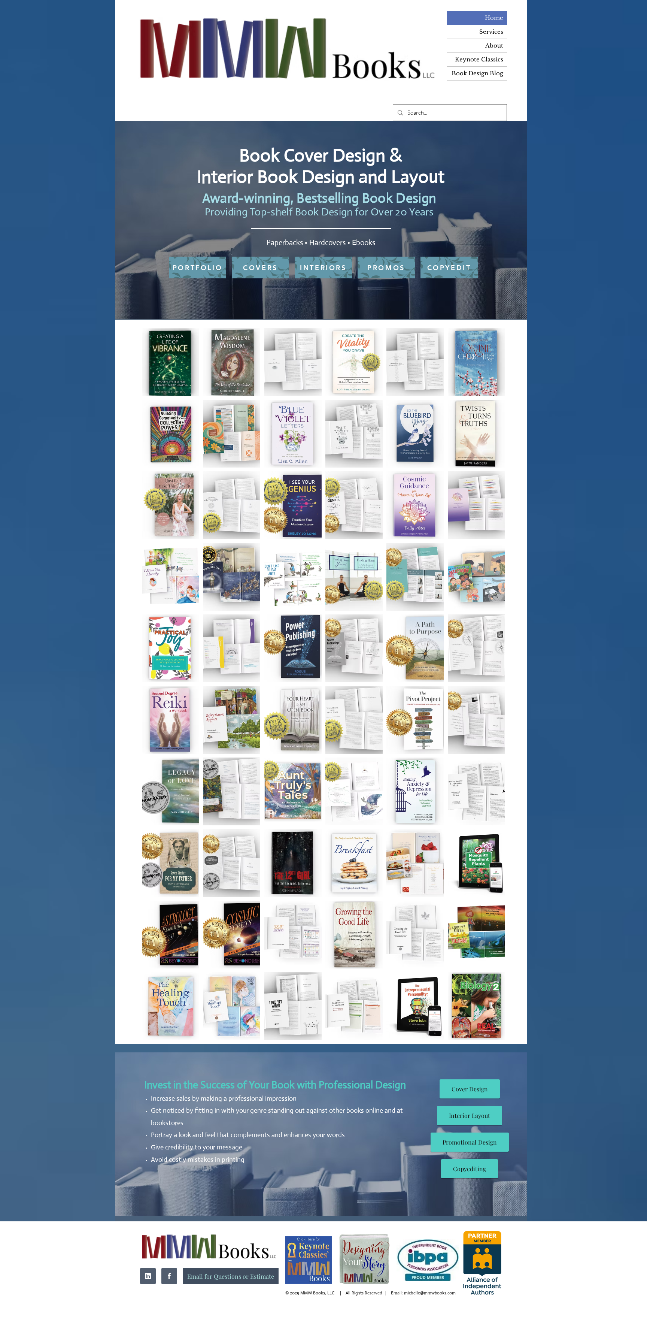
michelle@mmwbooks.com (430, 1293)
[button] (170, 362)
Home (494, 17)
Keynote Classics (479, 59)
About (494, 45)
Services (491, 31)
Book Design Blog (477, 73)
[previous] (155, 688)
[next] (491, 688)
